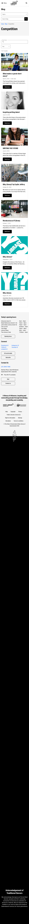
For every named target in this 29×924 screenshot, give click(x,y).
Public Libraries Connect (13, 415)
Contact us (8, 383)
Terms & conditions (18, 421)
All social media (8, 353)
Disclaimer (8, 421)
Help (6, 411)
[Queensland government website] (21, 405)
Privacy (20, 411)
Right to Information (10, 418)
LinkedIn (3, 349)
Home (2, 24)
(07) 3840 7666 (5, 367)
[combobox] (14, 14)
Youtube (14, 347)
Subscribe (8, 357)
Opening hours (8, 336)
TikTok (3, 347)
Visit (8, 379)
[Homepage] (8, 405)
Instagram (14, 345)
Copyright (13, 411)
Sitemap (20, 418)
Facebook (4, 345)
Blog (3, 9)
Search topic (4, 40)
